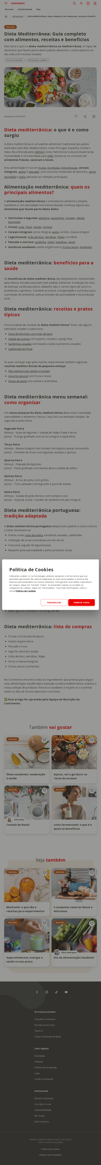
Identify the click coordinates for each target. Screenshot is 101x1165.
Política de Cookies (26, 590)
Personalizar (54, 602)
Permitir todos (81, 602)
